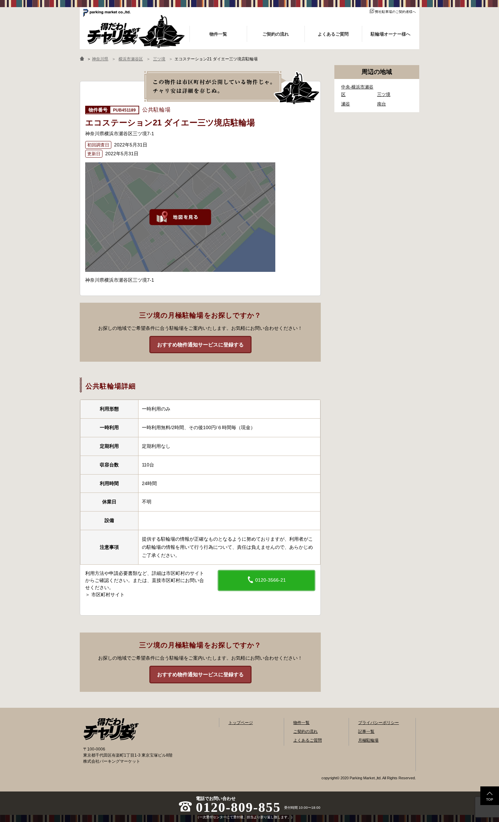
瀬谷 (345, 103)
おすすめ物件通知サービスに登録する (200, 344)
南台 (381, 103)
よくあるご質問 (307, 740)
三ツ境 (383, 94)
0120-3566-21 (270, 580)
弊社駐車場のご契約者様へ (395, 12)
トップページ (240, 722)
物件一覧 (301, 722)
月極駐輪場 (368, 740)
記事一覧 (366, 731)
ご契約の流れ (305, 731)
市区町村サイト (108, 594)
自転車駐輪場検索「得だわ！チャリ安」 (111, 729)
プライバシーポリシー (378, 722)
